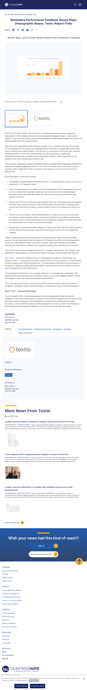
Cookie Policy (34, 680)
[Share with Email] (27, 30)
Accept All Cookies (37, 686)
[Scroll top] (79, 561)
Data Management (25, 329)
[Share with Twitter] (18, 30)
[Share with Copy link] (32, 30)
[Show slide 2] (41, 118)
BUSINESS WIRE (20, 133)
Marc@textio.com (11, 320)
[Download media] (61, 102)
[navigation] (80, 5)
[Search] (75, 5)
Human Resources (25, 333)
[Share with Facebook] (22, 30)
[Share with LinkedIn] (13, 30)
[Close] (84, 679)
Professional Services (42, 329)
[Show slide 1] (16, 118)
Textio (50, 146)
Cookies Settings (21, 686)
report (10, 146)
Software (67, 329)
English (9, 375)
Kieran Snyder (62, 166)
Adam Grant (9, 258)
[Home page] (13, 4)
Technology (57, 329)
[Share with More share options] (36, 30)
